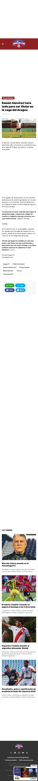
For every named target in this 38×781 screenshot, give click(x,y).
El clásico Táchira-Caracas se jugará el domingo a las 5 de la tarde (19, 606)
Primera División (8, 98)
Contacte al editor (11, 760)
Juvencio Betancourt (9, 267)
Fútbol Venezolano (19, 264)
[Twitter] (11, 753)
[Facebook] (15, 753)
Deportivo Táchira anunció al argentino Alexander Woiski (15, 647)
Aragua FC (6, 264)
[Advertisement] (19, 19)
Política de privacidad (26, 760)
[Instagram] (19, 753)
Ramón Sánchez (8, 271)
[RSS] (26, 753)
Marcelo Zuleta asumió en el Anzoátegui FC (15, 564)
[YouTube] (22, 753)
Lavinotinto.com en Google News (18, 757)
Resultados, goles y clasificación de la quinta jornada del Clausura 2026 (19, 690)
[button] (3, 44)
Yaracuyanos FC (8, 274)
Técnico (19, 271)
